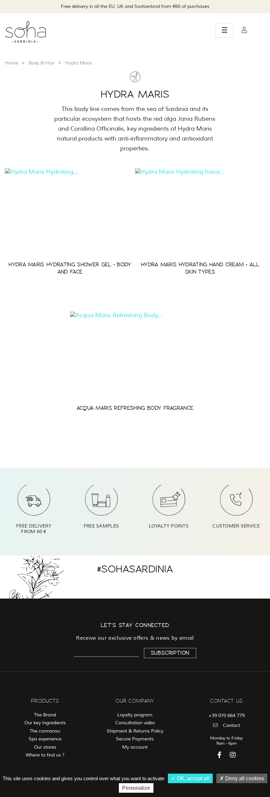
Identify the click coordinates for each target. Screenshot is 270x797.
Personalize (136, 788)
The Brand (45, 715)
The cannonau (45, 731)
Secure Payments (135, 739)
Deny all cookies (244, 778)
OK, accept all (192, 778)
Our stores (45, 747)
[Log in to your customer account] (244, 30)
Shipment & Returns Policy (135, 731)
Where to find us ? (45, 755)
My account (135, 747)
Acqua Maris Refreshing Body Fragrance (135, 408)
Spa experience (45, 739)
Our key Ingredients (45, 723)
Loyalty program (134, 715)
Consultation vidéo (135, 723)
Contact (231, 725)
